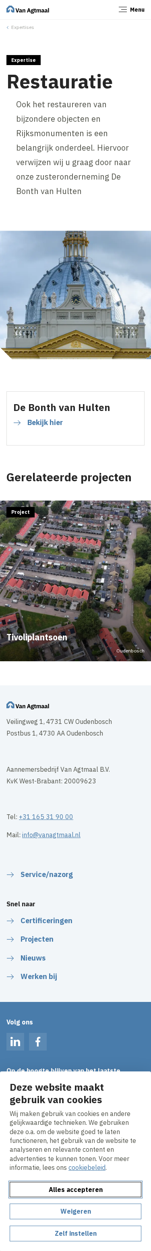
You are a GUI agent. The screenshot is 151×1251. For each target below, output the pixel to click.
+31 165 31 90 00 (46, 817)
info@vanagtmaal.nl (51, 835)
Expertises (22, 27)
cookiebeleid (86, 1167)
